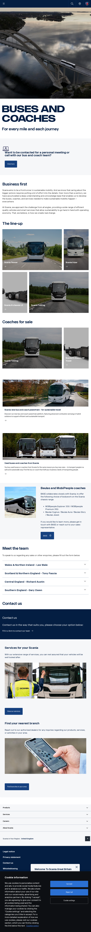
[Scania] (87, 4)
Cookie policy (32, 926)
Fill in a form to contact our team (16, 631)
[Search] (72, 3)
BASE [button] (45, 536)
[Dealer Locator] (79, 3)
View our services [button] (13, 711)
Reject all (69, 892)
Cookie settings (69, 901)
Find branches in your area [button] (17, 787)
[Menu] (4, 4)
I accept (69, 884)
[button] (45, 807)
